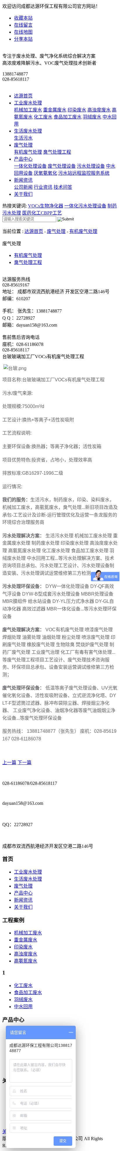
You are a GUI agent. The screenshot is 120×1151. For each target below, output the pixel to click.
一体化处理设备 (30, 166)
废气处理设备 (62, 166)
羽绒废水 (92, 116)
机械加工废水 (28, 109)
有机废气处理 (28, 152)
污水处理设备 (91, 166)
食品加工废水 (68, 116)
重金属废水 (54, 109)
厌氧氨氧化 (45, 173)
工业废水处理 (28, 102)
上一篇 (9, 762)
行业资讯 (43, 187)
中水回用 (23, 1006)
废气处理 (23, 145)
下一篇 (24, 762)
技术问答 (63, 187)
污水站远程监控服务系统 (84, 173)
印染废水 (77, 109)
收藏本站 (23, 18)
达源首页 (23, 95)
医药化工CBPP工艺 (42, 212)
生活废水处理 (28, 130)
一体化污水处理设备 (85, 205)
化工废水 (43, 116)
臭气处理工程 (57, 152)
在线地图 (23, 32)
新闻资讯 (23, 180)
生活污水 (23, 137)
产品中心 (23, 159)
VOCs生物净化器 (45, 205)
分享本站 (23, 39)
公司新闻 (23, 187)
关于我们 (23, 194)
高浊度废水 (99, 109)
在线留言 (23, 25)
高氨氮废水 (25, 960)
